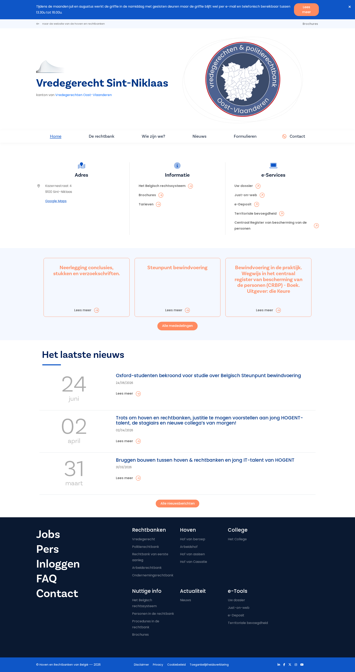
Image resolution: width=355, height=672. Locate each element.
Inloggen (58, 564)
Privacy (158, 665)
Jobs (48, 534)
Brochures (310, 24)
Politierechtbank (145, 546)
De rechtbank (101, 136)
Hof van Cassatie (193, 561)
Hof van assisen (192, 554)
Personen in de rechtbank (153, 613)
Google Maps (56, 201)
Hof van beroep (192, 539)
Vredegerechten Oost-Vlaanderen (83, 95)
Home (55, 136)
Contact (297, 136)
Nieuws (199, 136)
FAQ (46, 578)
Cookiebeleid (176, 665)
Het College (237, 539)
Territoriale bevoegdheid (248, 622)
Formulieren (245, 136)
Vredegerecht (143, 539)
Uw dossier (236, 600)
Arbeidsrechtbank (147, 567)
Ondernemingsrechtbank (152, 575)
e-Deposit (236, 615)
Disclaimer (141, 665)
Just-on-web (238, 607)
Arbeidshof (189, 546)
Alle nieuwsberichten (177, 503)
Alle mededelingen (177, 325)
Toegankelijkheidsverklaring (209, 665)
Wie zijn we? (153, 136)
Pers (47, 549)
